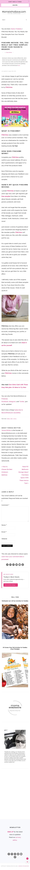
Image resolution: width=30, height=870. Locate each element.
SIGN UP (11, 832)
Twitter (21, 401)
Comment (5, 505)
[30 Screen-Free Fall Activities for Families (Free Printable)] (15, 670)
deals (12, 418)
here (19, 65)
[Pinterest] (10, 564)
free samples (6, 196)
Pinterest (5, 399)
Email (4, 532)
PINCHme (9, 87)
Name (4, 525)
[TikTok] (22, 564)
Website (4, 539)
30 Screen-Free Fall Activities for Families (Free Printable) (15, 648)
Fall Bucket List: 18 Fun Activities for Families (15, 601)
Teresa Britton (6, 430)
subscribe (15, 5)
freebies (8, 418)
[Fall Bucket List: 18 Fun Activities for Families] (15, 622)
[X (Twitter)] (16, 564)
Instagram (12, 401)
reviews (15, 418)
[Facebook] (7, 564)
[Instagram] (13, 564)
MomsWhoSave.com (14, 12)
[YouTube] (19, 564)
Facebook (5, 401)
